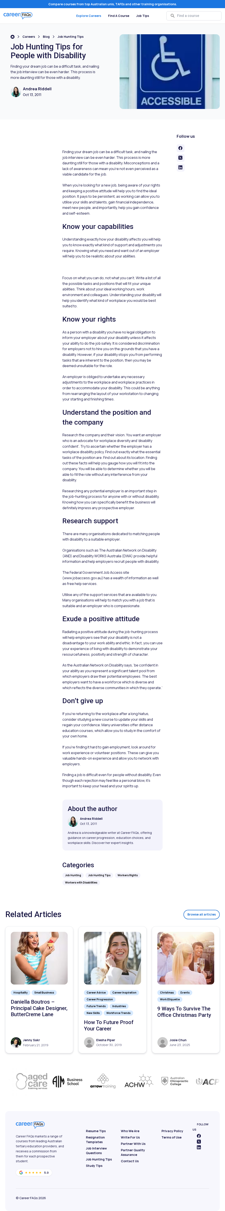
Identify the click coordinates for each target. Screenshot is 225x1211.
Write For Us (130, 1137)
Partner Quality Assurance (133, 1152)
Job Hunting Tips (70, 36)
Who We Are (130, 1131)
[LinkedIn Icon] (199, 1147)
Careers (28, 36)
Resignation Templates (95, 1139)
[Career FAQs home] (18, 15)
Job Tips (142, 16)
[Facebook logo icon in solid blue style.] (199, 1136)
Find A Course (118, 16)
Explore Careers (88, 16)
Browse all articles (201, 914)
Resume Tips (96, 1131)
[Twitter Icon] (199, 1142)
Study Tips (94, 1166)
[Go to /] (13, 37)
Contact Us (130, 1161)
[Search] (172, 15)
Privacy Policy (172, 1131)
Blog (46, 36)
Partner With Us (133, 1144)
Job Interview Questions (96, 1150)
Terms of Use (171, 1137)
